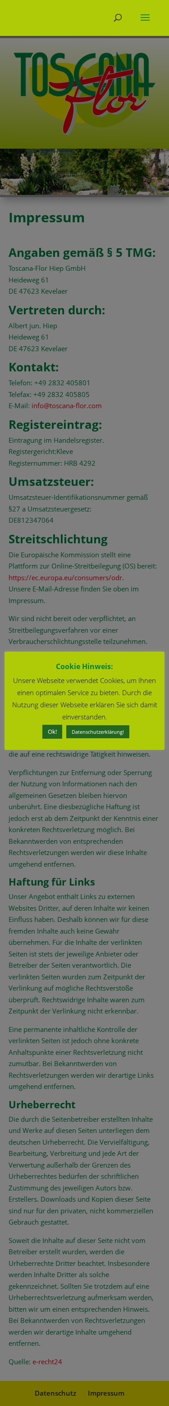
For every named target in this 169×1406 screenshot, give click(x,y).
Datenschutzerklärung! (98, 731)
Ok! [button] (52, 731)
